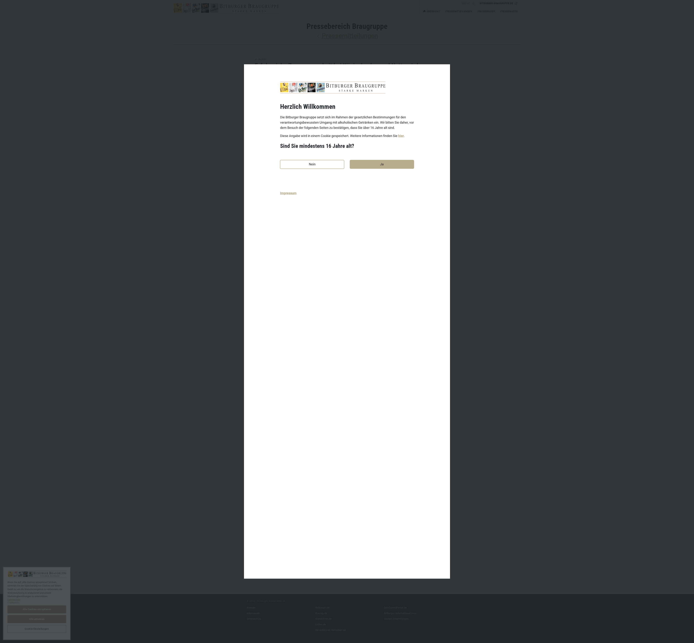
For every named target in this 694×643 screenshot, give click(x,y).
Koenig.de (321, 613)
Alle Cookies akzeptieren (37, 609)
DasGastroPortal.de (395, 607)
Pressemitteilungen (350, 36)
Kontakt (251, 607)
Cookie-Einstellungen (396, 618)
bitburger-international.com (400, 613)
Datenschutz (254, 618)
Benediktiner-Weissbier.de (330, 630)
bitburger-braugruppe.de (496, 3)
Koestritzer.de (323, 618)
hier (401, 136)
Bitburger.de (322, 607)
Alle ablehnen (37, 619)
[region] (37, 603)
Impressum (288, 193)
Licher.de (320, 624)
